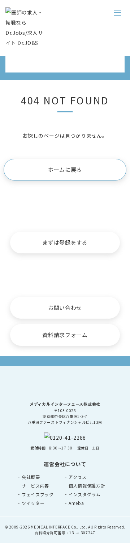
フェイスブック (38, 494)
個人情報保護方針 (87, 485)
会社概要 (31, 477)
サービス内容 (35, 485)
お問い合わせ (65, 307)
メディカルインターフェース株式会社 (65, 404)
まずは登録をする (65, 242)
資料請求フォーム (65, 335)
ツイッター (33, 503)
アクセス (78, 477)
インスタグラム (85, 494)
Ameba (76, 503)
